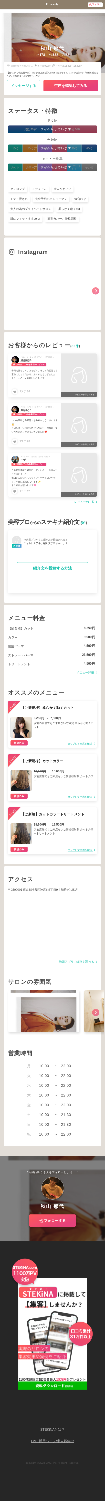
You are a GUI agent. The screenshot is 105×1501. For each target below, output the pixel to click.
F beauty (52, 4)
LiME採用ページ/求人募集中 (52, 1441)
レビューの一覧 (84, 502)
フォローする (55, 1220)
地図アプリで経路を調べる (77, 961)
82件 (75, 346)
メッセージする (23, 85)
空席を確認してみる (70, 85)
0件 (83, 523)
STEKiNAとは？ (52, 1429)
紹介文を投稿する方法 (52, 568)
